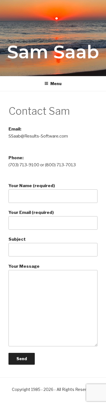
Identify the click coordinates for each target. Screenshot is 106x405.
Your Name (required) (31, 185)
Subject (17, 239)
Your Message (24, 266)
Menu (56, 83)
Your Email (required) (31, 212)
